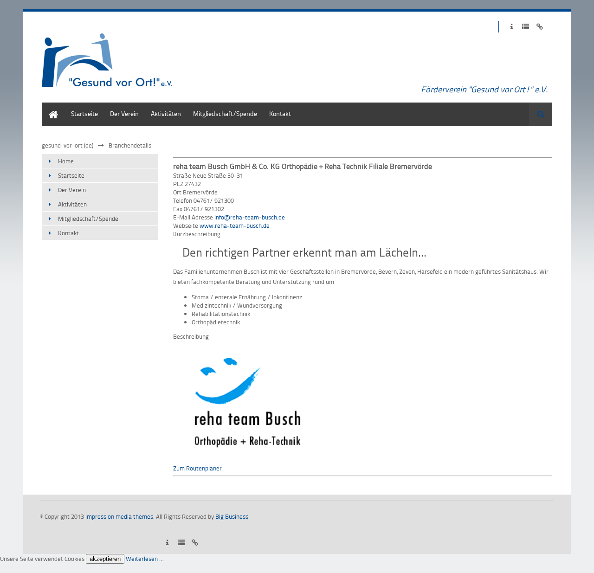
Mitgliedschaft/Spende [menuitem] (225, 113)
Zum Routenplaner (197, 468)
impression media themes (119, 516)
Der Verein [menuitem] (124, 113)
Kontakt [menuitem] (280, 113)
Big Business (231, 516)
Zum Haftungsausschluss (539, 26)
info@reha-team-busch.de (249, 217)
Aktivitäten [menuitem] (166, 113)
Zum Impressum (511, 26)
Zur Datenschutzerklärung (525, 26)
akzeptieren (105, 558)
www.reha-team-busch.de (235, 225)
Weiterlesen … (145, 558)
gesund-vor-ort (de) (67, 145)
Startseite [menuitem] (84, 113)
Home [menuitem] (50, 107)
